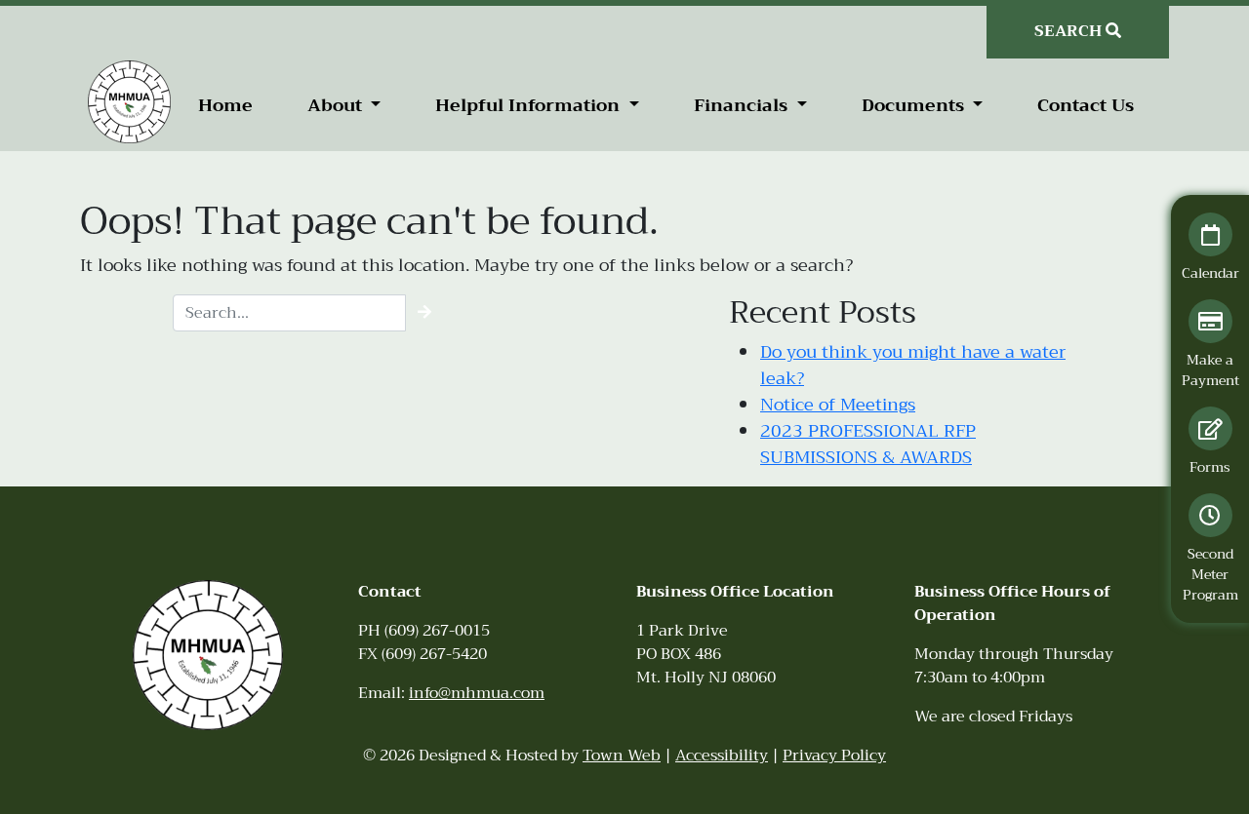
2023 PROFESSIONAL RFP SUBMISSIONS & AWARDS (868, 444)
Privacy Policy (834, 755)
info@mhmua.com (476, 693)
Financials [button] (743, 105)
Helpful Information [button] (529, 105)
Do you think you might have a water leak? (913, 365)
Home (225, 105)
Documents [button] (915, 105)
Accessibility (721, 755)
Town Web (622, 755)
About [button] (337, 105)
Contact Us (1085, 105)
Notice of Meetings (837, 404)
